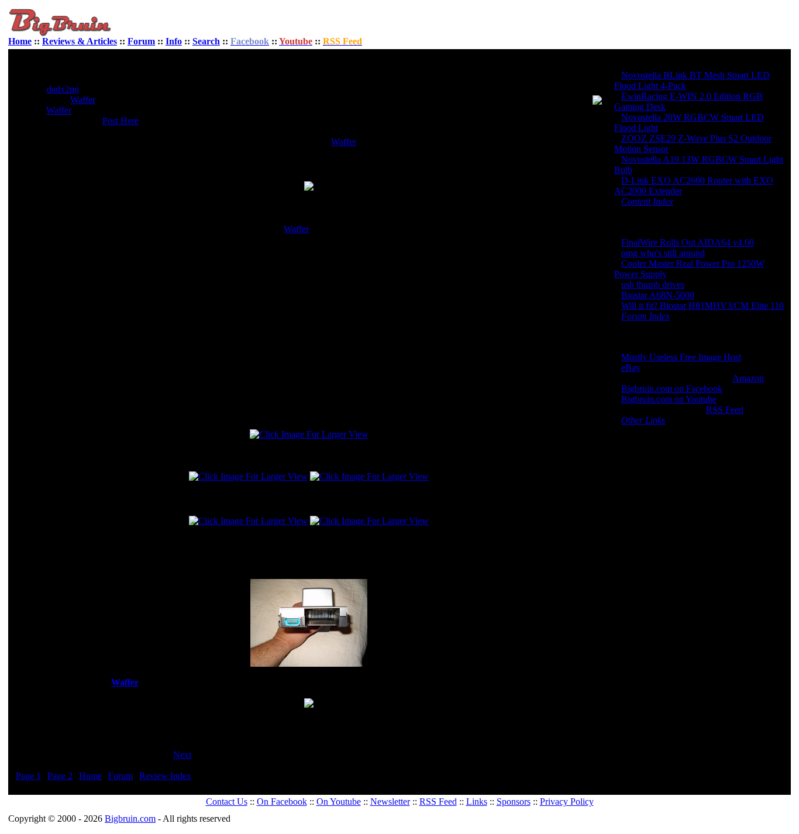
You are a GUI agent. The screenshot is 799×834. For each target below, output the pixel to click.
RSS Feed (724, 410)
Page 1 (28, 776)
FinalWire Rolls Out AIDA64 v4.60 (687, 242)
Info (174, 41)
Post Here (120, 121)
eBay (630, 368)
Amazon (748, 378)
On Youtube (338, 802)
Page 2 (60, 776)
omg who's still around (663, 253)
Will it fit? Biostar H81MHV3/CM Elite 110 (702, 306)
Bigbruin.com (130, 818)
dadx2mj (63, 89)
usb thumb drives (652, 285)
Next (182, 755)
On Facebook (282, 802)
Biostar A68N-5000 (657, 295)
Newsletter (390, 802)
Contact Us (226, 802)
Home (20, 41)
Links (476, 802)
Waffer (82, 100)
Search (206, 41)
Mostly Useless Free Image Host (681, 357)
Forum (141, 41)
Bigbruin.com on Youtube (669, 399)
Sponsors (514, 802)
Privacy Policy (567, 802)
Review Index (165, 776)
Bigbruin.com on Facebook (671, 389)
